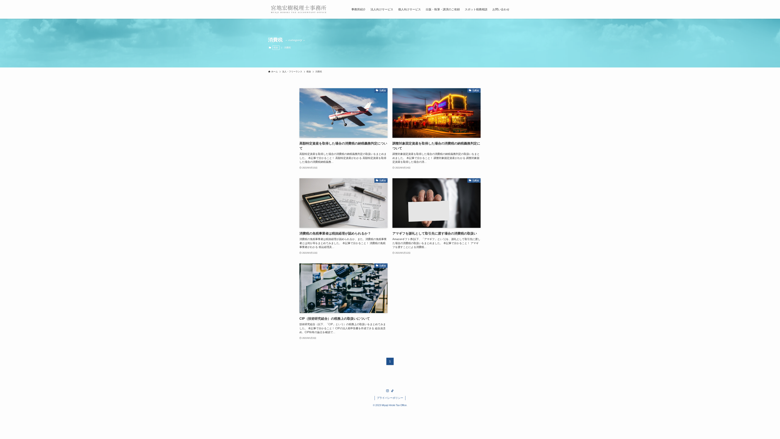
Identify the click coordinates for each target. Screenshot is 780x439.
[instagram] (387, 391)
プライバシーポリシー (390, 397)
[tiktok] (392, 391)
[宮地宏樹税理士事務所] (298, 9)
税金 (276, 47)
